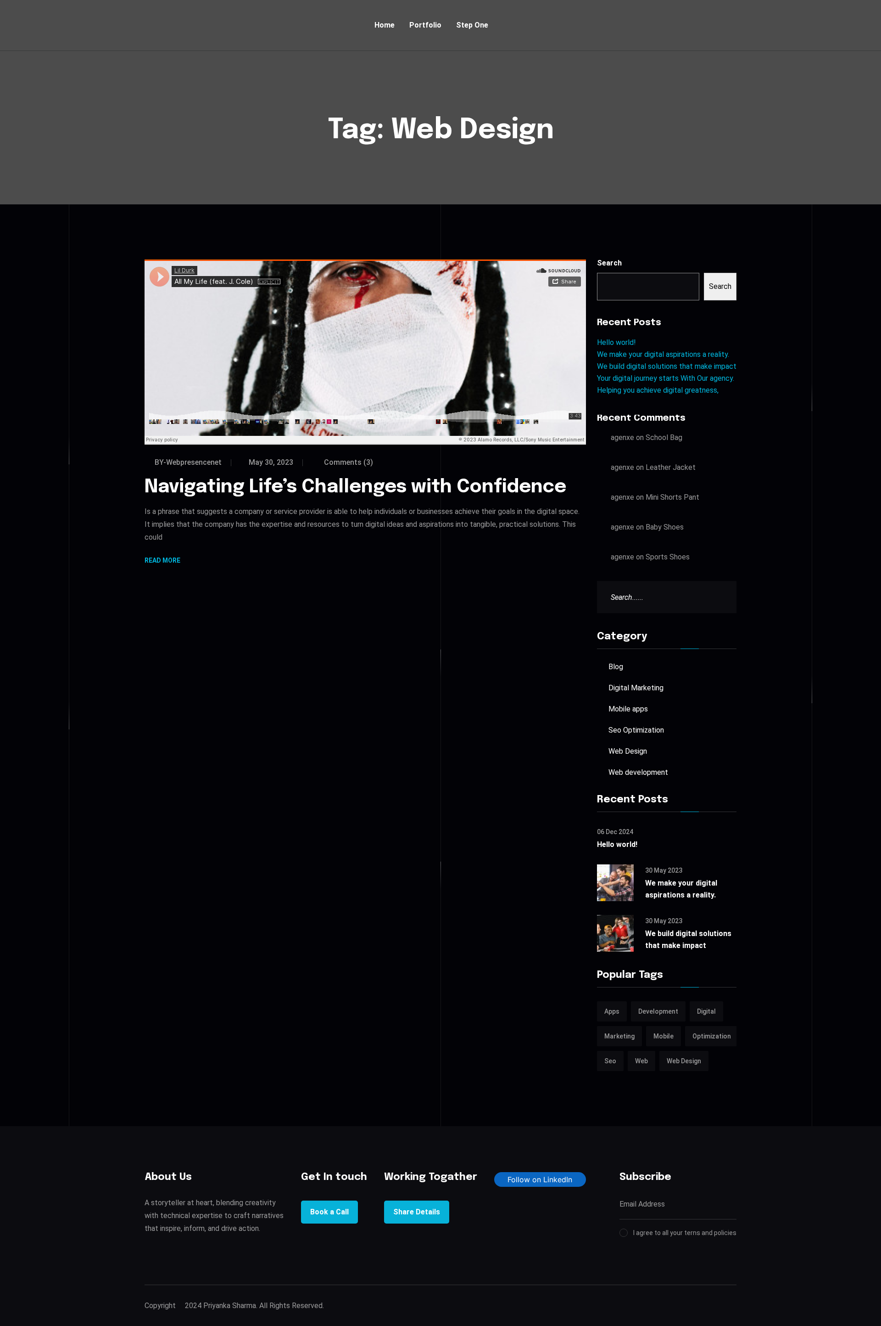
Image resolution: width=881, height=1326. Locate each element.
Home (384, 25)
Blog (615, 666)
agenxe (622, 437)
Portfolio (425, 25)
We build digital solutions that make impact (666, 366)
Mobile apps (628, 709)
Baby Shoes (665, 527)
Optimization (711, 1036)
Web (641, 1061)
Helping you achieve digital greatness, (658, 390)
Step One (472, 25)
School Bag (664, 437)
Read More (162, 561)
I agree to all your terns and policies (684, 1232)
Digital (706, 1011)
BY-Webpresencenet (188, 462)
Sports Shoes (668, 557)
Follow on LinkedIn (539, 1179)
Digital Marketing (636, 687)
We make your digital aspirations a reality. (663, 354)
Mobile (663, 1036)
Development (658, 1011)
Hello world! (616, 342)
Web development (638, 772)
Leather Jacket (671, 467)
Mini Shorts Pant (672, 497)
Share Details (416, 1212)
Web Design (627, 751)
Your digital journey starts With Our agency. (665, 378)
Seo (610, 1061)
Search (609, 263)
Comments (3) (347, 462)
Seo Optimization (636, 730)
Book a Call (329, 1212)
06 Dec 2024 (615, 831)
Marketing (619, 1036)
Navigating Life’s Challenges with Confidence (355, 487)
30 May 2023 (663, 870)
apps (611, 1011)
